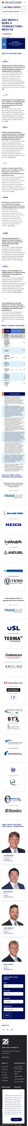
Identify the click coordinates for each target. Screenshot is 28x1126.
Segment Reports (18, 1076)
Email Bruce (6, 968)
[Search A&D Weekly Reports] (22, 11)
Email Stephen (7, 859)
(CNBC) (6, 121)
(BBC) (3, 89)
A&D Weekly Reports (19, 1079)
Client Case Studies (19, 1081)
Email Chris (6, 931)
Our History (4, 1075)
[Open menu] (24, 2)
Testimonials (5, 1080)
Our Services (5, 1069)
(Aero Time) (11, 225)
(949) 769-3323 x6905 (8, 933)
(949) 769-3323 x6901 (8, 860)
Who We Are (5, 1066)
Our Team (4, 1072)
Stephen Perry (7, 34)
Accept (16, 1119)
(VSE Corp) (20, 259)
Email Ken (6, 895)
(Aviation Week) (17, 292)
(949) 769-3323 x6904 (8, 897)
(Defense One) (12, 157)
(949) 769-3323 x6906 (8, 969)
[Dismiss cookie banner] (21, 1093)
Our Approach (5, 1077)
